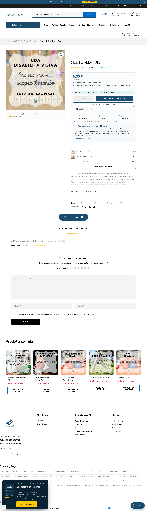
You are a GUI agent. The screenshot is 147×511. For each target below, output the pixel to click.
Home (8, 41)
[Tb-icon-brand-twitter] (6, 454)
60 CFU (5, 471)
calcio (134, 471)
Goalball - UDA (124, 377)
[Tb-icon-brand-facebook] (1, 454)
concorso (5, 476)
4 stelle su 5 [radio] (85, 268)
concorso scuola (21, 476)
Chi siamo (128, 6)
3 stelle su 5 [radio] (82, 268)
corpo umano (48, 476)
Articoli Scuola (82, 6)
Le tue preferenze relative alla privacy (83, 508)
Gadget (118, 6)
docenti (61, 476)
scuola (87, 486)
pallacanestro (93, 481)
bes (124, 471)
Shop (72, 6)
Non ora (42, 504)
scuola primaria (102, 486)
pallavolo (121, 481)
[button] (61, 55)
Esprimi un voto (64, 268)
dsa (71, 476)
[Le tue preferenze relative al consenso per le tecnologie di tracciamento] (4, 507)
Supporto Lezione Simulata (102, 6)
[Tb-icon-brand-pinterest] (17, 454)
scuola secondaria (99, 203)
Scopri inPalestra (27, 504)
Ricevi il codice (89, 2)
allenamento (76, 471)
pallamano (108, 481)
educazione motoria (105, 476)
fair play (122, 476)
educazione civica (85, 476)
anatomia (89, 471)
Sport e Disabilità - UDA (84, 156)
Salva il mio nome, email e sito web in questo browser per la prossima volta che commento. (55, 314)
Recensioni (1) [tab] (73, 217)
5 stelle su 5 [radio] (88, 268)
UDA (15, 41)
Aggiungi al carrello (114, 98)
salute (59, 486)
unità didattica (118, 203)
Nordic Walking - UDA (99, 377)
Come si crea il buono (82, 138)
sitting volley (138, 486)
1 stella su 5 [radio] (75, 268)
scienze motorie (73, 486)
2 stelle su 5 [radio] (78, 268)
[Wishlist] (82, 109)
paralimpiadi (135, 481)
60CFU (15, 471)
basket (101, 471)
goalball (133, 476)
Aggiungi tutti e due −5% (103, 166)
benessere (114, 471)
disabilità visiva (84, 203)
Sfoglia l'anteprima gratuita (103, 105)
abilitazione (28, 471)
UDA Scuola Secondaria (29, 41)
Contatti (138, 6)
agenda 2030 (43, 471)
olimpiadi (78, 481)
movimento (65, 481)
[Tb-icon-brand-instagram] (11, 454)
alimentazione (59, 471)
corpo (35, 476)
